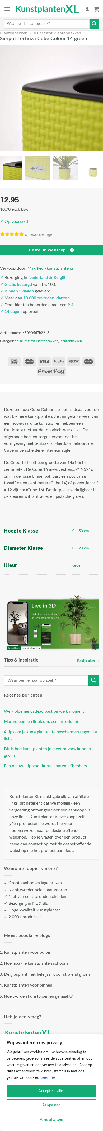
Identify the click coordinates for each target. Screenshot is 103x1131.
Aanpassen (51, 1105)
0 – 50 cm (80, 531)
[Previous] (7, 98)
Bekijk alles (86, 661)
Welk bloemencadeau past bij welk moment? (45, 711)
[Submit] (94, 24)
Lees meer (49, 1078)
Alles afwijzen (51, 1119)
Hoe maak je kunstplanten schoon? (36, 963)
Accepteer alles (51, 1091)
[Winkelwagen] (96, 9)
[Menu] (7, 8)
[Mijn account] (87, 9)
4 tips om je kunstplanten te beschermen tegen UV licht (50, 735)
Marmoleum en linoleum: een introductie (41, 722)
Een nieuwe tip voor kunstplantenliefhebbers (45, 766)
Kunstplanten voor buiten (28, 952)
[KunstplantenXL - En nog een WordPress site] (47, 9)
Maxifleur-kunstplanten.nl (51, 268)
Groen (77, 565)
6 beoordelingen (40, 234)
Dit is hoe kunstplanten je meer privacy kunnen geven (47, 752)
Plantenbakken (13, 33)
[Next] (95, 98)
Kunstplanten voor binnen (28, 985)
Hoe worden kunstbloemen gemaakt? (38, 996)
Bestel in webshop (47, 250)
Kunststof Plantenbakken (57, 33)
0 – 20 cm (80, 548)
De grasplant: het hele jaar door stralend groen (47, 974)
